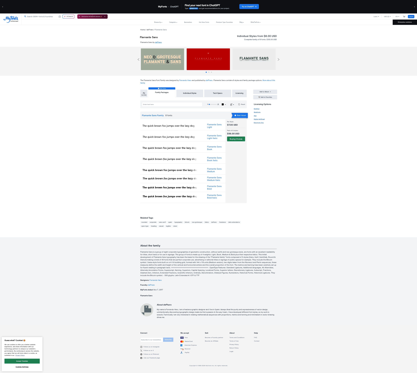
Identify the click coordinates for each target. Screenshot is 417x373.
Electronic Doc (259, 123)
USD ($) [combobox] (386, 17)
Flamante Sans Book (214, 148)
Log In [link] (411, 16)
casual (161, 226)
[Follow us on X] (142, 351)
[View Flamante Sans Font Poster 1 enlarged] (162, 59)
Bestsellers (188, 22)
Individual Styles (190, 93)
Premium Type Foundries (224, 22)
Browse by (157, 22)
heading (153, 226)
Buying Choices (236, 139)
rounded (144, 222)
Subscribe (168, 340)
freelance (222, 222)
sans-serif (162, 222)
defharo (214, 222)
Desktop (256, 109)
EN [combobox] (397, 17)
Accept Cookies (22, 361)
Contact (256, 341)
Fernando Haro (185, 80)
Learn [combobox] (375, 17)
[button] (2, 6)
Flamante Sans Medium (214, 170)
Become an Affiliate (211, 341)
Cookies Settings (22, 367)
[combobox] (49, 16)
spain (170, 222)
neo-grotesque (197, 222)
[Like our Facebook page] (142, 358)
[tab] (206, 72)
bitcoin (187, 222)
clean (175, 226)
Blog (241, 22)
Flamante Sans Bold (214, 187)
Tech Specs (217, 93)
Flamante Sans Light (214, 126)
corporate (153, 222)
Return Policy (234, 348)
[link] (25, 16)
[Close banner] (104, 16)
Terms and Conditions (236, 337)
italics (207, 222)
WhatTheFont (255, 22)
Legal (231, 351)
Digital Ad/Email (259, 119)
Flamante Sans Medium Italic (214, 179)
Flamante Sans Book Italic (214, 159)
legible (168, 226)
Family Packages (162, 92)
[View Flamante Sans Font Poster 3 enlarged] (254, 59)
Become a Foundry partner (214, 337)
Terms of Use (234, 341)
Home (142, 29)
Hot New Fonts (204, 22)
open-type (144, 226)
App (255, 116)
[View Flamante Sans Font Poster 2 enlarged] (208, 59)
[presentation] (138, 59)
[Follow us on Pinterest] (142, 354)
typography (178, 222)
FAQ (255, 337)
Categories (172, 22)
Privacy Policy (234, 344)
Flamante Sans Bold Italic (214, 196)
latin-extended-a (234, 222)
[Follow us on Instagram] (142, 347)
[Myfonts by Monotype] (11, 19)
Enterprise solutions (405, 22)
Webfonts (257, 112)
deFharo (150, 29)
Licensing (239, 93)
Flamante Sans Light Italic (214, 137)
